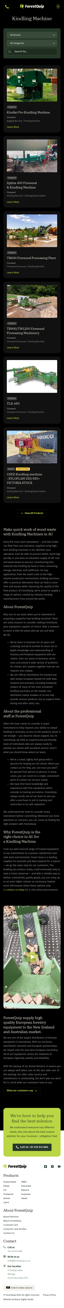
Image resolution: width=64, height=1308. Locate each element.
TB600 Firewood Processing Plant (31, 258)
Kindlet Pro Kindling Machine (28, 112)
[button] (32, 957)
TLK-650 (13, 403)
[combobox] (29, 35)
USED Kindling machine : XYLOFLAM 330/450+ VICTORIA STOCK (24, 478)
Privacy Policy (49, 1295)
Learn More (13, 127)
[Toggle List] (54, 35)
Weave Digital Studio (23, 1299)
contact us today (15, 889)
